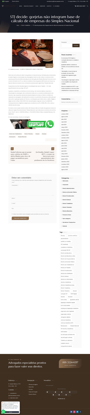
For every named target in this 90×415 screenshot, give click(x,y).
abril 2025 (63, 124)
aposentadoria (64, 238)
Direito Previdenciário (68, 196)
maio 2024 (64, 148)
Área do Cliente (32, 394)
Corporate (65, 184)
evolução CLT (64, 294)
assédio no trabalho (66, 241)
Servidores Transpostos (69, 222)
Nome (13, 198)
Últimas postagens (33, 384)
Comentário (15, 185)
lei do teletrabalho (65, 305)
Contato (49, 6)
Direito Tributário (38, 69)
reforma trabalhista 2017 (67, 323)
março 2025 (64, 127)
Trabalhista (62, 394)
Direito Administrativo (68, 188)
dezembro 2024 (65, 132)
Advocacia (65, 181)
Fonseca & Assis (14, 69)
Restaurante (12, 136)
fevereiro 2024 (65, 156)
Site (13, 208)
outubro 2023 (64, 167)
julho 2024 (64, 143)
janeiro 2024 (64, 159)
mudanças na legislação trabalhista (69, 308)
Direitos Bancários (67, 211)
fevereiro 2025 (65, 130)
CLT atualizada (64, 244)
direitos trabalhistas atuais (67, 285)
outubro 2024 (64, 135)
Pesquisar (64, 42)
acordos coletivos (72, 235)
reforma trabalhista (66, 320)
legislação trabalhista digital (68, 302)
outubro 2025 (64, 114)
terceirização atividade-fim (68, 334)
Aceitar (10, 412)
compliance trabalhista (66, 247)
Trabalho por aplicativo (66, 340)
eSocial (75, 291)
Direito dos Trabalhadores (15, 133)
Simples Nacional (22, 136)
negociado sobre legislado (67, 311)
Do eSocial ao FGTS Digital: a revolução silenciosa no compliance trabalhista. (70, 60)
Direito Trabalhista (26, 69)
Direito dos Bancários (66, 253)
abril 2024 (63, 151)
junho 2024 (64, 145)
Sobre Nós (42, 6)
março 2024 (64, 153)
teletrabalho (64, 331)
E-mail (13, 203)
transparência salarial (66, 346)
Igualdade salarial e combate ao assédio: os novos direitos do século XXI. (70, 66)
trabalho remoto (65, 343)
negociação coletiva (66, 314)
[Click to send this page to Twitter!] (49, 140)
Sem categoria (66, 218)
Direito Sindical (67, 199)
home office (64, 299)
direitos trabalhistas (66, 282)
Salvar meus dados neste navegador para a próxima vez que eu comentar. (31, 214)
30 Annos (57, 6)
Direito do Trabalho (66, 267)
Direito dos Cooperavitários (68, 259)
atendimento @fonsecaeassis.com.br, (14, 394)
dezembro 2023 (65, 161)
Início (20, 6)
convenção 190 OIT (65, 250)
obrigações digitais (65, 317)
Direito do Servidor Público (70, 192)
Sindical (65, 226)
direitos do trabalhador (67, 273)
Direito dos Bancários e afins (68, 256)
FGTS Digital (74, 294)
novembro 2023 (65, 164)
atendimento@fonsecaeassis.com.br (55, 1)
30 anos (63, 235)
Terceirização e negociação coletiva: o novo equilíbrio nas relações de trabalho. (70, 82)
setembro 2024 (65, 137)
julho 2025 (64, 119)
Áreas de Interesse (62, 388)
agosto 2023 (64, 169)
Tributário (68, 394)
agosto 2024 (64, 140)
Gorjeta (37, 133)
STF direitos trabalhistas (67, 328)
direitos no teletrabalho (67, 279)
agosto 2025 (64, 116)
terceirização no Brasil (66, 337)
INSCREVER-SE (61, 398)
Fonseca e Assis (67, 214)
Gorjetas (44, 133)
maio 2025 (64, 122)
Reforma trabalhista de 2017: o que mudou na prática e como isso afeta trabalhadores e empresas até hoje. (70, 88)
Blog (37, 6)
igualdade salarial (74, 299)
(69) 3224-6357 (81, 6)
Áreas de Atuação (28, 6)
